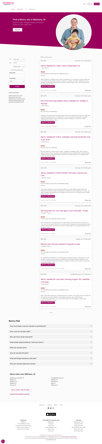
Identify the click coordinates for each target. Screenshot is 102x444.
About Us (42, 405)
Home (12, 9)
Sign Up (96, 4)
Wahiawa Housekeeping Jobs (16, 102)
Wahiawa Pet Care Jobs (15, 97)
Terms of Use (42, 436)
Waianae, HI (54, 385)
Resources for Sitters (23, 429)
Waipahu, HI (13, 381)
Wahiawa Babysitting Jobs (15, 95)
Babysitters (51, 422)
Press (61, 405)
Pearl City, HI (54, 381)
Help (84, 4)
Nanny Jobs (20, 9)
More (52, 84)
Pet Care (51, 431)
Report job (88, 90)
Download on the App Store (51, 414)
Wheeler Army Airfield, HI (17, 377)
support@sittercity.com (51, 439)
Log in (90, 4)
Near (10, 62)
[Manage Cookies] (3, 441)
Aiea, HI (53, 383)
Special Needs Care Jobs (78, 427)
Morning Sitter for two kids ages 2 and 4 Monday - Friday (64, 211)
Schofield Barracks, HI (57, 377)
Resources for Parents (23, 427)
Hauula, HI (13, 385)
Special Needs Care (50, 427)
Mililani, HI (13, 379)
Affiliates (23, 422)
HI (25, 9)
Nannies (51, 423)
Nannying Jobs (78, 423)
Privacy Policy (51, 436)
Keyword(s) (12, 72)
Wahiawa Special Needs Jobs (16, 100)
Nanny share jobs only (17, 70)
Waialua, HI (13, 383)
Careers (49, 405)
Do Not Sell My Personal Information (69, 436)
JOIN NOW (17, 29)
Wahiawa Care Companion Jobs (17, 98)
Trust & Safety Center (23, 423)
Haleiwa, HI (54, 379)
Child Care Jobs (78, 425)
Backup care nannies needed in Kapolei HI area (60, 244)
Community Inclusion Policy (23, 425)
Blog (55, 405)
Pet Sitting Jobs (78, 431)
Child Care (51, 425)
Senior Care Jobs (78, 429)
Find (10, 59)
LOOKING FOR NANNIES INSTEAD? (20, 394)
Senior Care (51, 429)
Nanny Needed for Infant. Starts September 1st (60, 66)
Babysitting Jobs (78, 422)
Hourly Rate (12, 78)
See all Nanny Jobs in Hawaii (20, 389)
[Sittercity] (8, 3)
